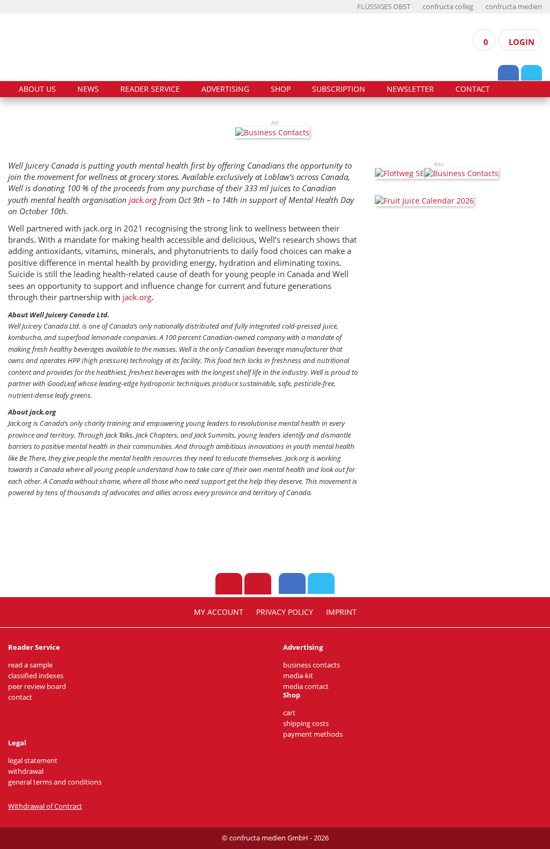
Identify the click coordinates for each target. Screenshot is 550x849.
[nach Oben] (228, 583)
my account (218, 612)
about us (37, 89)
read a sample (30, 665)
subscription (338, 89)
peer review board (37, 686)
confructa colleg (448, 6)
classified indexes (35, 675)
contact (472, 89)
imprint (341, 612)
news (88, 89)
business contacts (311, 665)
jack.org (143, 199)
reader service (150, 89)
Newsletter (410, 89)
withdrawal (26, 771)
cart (289, 712)
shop (281, 89)
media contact (306, 686)
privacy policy (284, 612)
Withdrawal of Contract (45, 806)
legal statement (32, 760)
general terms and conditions (55, 782)
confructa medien (514, 6)
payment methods (313, 734)
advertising (225, 89)
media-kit (298, 675)
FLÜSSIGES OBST (383, 6)
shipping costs (306, 723)
